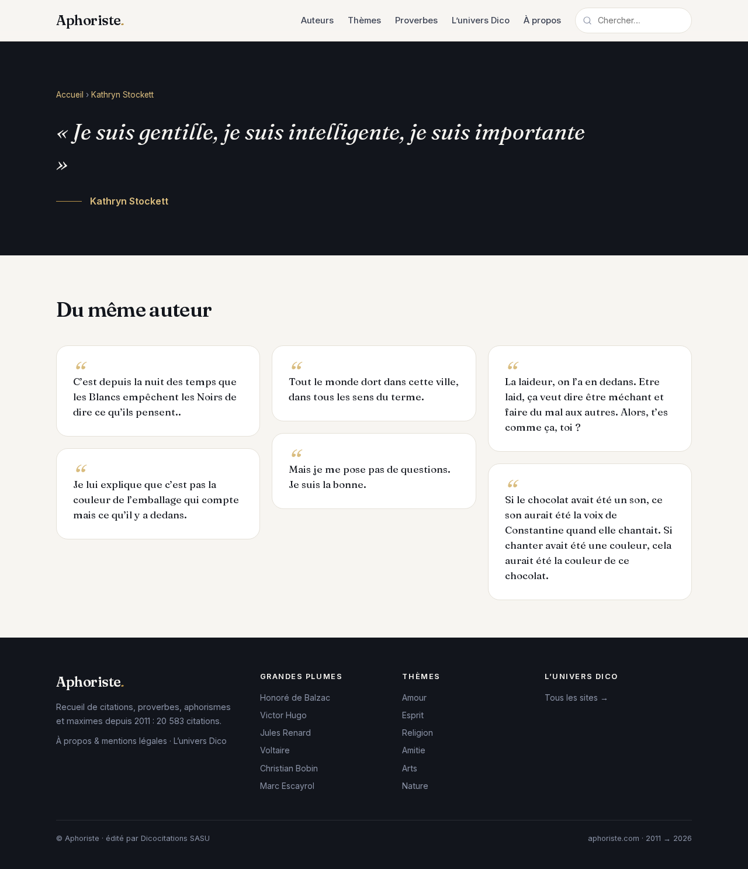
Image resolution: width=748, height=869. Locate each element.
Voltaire (275, 750)
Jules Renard (285, 733)
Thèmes (364, 20)
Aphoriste (90, 20)
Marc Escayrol (287, 786)
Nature (415, 786)
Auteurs (317, 20)
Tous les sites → (576, 697)
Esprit (413, 715)
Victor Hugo (283, 715)
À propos (542, 20)
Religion (417, 733)
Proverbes (416, 20)
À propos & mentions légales (111, 741)
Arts (409, 768)
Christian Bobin (289, 768)
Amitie (413, 750)
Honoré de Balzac (295, 697)
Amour (414, 697)
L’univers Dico (481, 20)
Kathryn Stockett (122, 94)
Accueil (70, 94)
